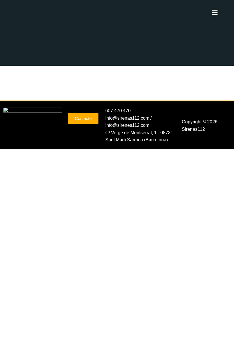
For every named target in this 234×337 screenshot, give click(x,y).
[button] (206, 112)
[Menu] (215, 13)
